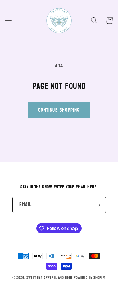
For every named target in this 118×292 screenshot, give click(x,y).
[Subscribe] (98, 205)
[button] (8, 20)
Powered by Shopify (90, 277)
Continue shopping (59, 110)
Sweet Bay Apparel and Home (49, 277)
